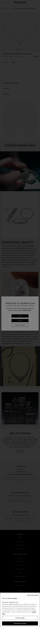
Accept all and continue (20, 623)
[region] (20, 610)
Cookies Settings (19, 618)
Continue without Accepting (33, 595)
